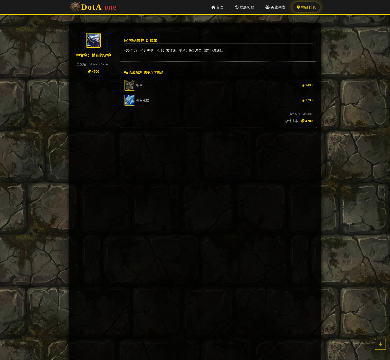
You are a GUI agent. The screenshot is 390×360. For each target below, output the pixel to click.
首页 (219, 7)
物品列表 (308, 7)
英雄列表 (277, 7)
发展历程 (246, 7)
